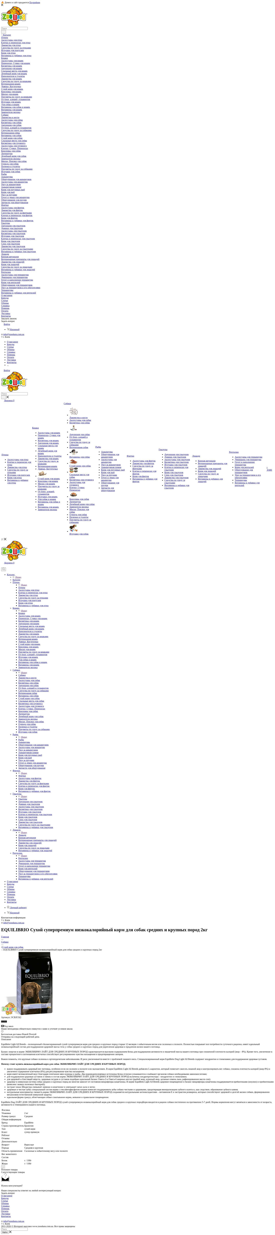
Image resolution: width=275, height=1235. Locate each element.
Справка (5, 1206)
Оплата (4, 1211)
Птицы (21, 587)
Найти (4, 1232)
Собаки (22, 675)
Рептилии (23, 858)
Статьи (4, 1201)
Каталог (16, 580)
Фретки (22, 776)
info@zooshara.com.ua (13, 334)
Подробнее (34, 2)
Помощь (5, 1208)
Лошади (22, 835)
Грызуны (22, 799)
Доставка (5, 1214)
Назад (18, 577)
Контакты (6, 1216)
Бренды (5, 1198)
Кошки (21, 613)
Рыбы (21, 739)
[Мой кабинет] (2, 566)
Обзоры (5, 1203)
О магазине (6, 1195)
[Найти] (3, 32)
